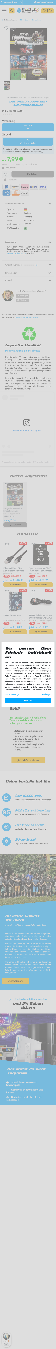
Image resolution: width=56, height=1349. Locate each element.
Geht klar (28, 700)
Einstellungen (45, 694)
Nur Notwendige (12, 694)
